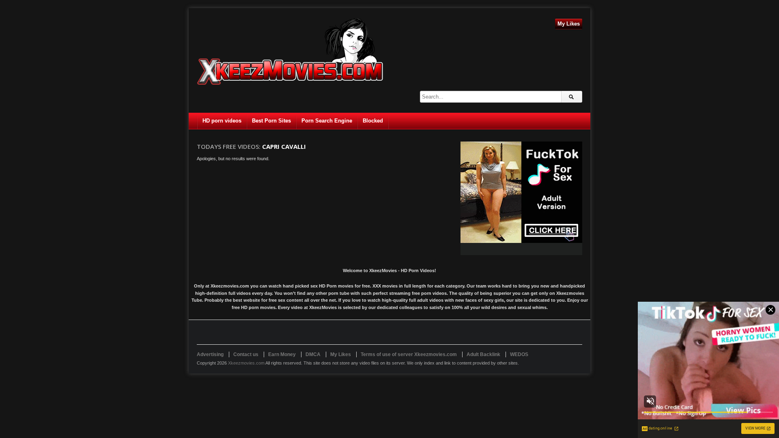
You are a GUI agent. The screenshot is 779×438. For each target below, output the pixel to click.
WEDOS (519, 354)
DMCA (313, 354)
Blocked (373, 121)
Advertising (210, 354)
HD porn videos (221, 121)
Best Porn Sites (271, 121)
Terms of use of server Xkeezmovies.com (409, 354)
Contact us (245, 354)
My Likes (568, 24)
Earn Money (282, 354)
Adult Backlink (483, 354)
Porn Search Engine (326, 121)
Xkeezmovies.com (246, 363)
